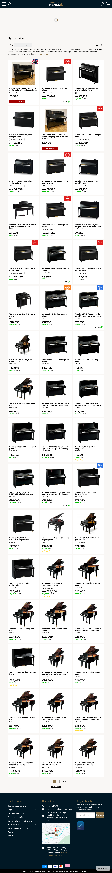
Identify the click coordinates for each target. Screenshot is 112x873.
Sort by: (10, 45)
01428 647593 (52, 806)
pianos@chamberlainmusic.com (58, 809)
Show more (56, 787)
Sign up (100, 815)
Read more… (44, 54)
